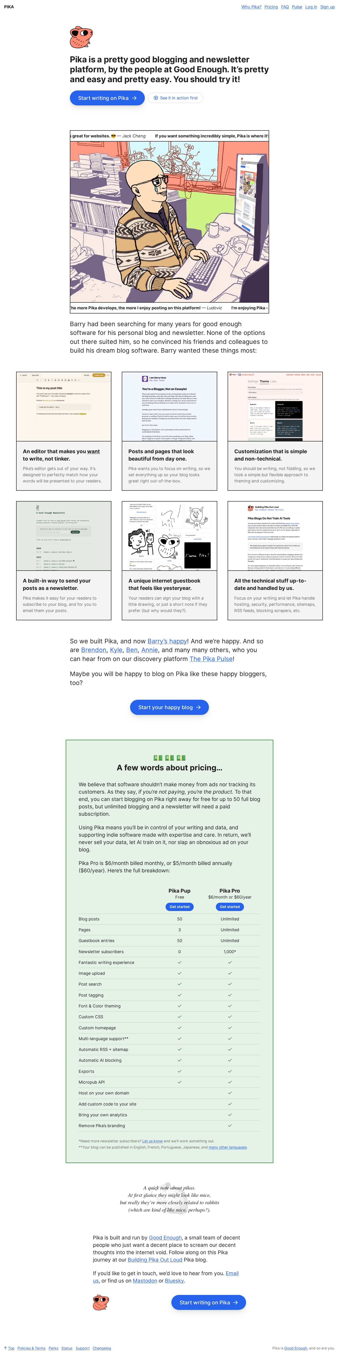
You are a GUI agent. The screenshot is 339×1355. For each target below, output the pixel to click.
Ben (132, 650)
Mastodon (145, 1280)
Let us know (152, 1141)
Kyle (116, 650)
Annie (149, 650)
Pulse (297, 6)
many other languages (228, 1147)
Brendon (93, 650)
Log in (311, 6)
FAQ (285, 6)
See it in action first (179, 98)
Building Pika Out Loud (155, 1259)
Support (83, 1348)
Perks (53, 1348)
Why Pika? (251, 6)
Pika (9, 6)
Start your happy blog (165, 707)
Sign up (327, 6)
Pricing (271, 6)
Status (66, 1348)
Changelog (102, 1348)
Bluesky (174, 1280)
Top (11, 1348)
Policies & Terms (31, 1348)
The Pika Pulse (211, 659)
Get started (180, 907)
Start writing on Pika (103, 98)
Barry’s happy (167, 641)
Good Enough (165, 1237)
